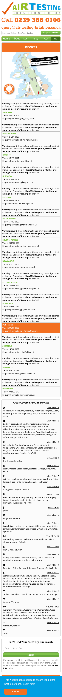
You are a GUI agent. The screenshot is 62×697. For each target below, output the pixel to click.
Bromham (40, 434)
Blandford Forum (35, 429)
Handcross (13, 497)
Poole (40, 557)
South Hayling (9, 581)
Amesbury (7, 413)
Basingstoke (31, 424)
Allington (49, 410)
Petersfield (15, 557)
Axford (6, 416)
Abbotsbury (8, 410)
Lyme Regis (42, 528)
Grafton (25, 489)
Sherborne (28, 578)
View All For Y (53, 622)
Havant (37, 497)
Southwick (7, 583)
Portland (7, 560)
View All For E (53, 465)
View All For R (53, 564)
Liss (55, 526)
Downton (18, 461)
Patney (6, 557)
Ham (5, 497)
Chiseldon (20, 447)
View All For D (53, 457)
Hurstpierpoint (19, 502)
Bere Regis (32, 426)
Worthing (54, 618)
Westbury (32, 612)
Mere (36, 539)
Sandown (27, 575)
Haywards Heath (17, 500)
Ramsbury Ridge (10, 568)
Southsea (34, 581)
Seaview (36, 575)
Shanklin (19, 578)
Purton (38, 560)
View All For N (53, 546)
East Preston (22, 468)
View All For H (53, 494)
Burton (25, 437)
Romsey (32, 568)
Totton (43, 594)
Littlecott (7, 528)
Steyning (27, 583)
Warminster (18, 609)
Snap (52, 578)
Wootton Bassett (41, 618)
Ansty (35, 413)
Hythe (29, 502)
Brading (44, 432)
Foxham (33, 482)
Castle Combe (15, 445)
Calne (5, 445)
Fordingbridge (22, 482)
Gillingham (8, 489)
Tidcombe (14, 594)
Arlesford (43, 413)
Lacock (6, 526)
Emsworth (51, 468)
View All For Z (53, 630)
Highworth (39, 500)
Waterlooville (30, 609)
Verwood (15, 602)
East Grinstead (9, 468)
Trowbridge (52, 594)
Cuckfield (32, 453)
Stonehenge (49, 583)
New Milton (8, 549)
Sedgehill (45, 575)
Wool (30, 618)
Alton (55, 410)
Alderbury (29, 410)
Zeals (5, 633)
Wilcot (17, 615)
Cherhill (37, 445)
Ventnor (7, 602)
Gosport (17, 489)
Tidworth (23, 594)
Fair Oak (7, 479)
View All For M (52, 536)
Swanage (26, 586)
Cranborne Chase (11, 453)
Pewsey (33, 557)
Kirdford (16, 518)
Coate (40, 447)
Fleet (12, 482)
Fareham (15, 479)
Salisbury (18, 575)
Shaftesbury (8, 578)
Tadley (6, 594)
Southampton (23, 581)
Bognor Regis (49, 429)
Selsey (52, 575)
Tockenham (33, 594)
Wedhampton (43, 609)
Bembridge (21, 426)
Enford (6, 471)
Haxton (45, 497)
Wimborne (32, 615)
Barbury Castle (9, 424)
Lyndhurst (7, 531)
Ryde (54, 568)
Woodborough (20, 618)
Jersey (5, 510)
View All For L (53, 523)
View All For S (53, 572)
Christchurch (31, 447)
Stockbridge (37, 583)
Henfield (29, 500)
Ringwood (23, 568)
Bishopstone (20, 429)
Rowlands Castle (44, 568)
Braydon (53, 432)
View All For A (53, 407)
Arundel (51, 413)
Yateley (16, 625)
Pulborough (29, 560)
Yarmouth (7, 625)
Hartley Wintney (26, 497)
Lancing (13, 526)
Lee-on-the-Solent (26, 526)
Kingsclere (7, 518)
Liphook (49, 526)
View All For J (53, 507)
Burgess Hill (15, 437)
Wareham (7, 609)
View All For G (53, 486)
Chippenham (9, 447)
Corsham (28, 450)
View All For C (53, 442)
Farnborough (26, 479)
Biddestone (42, 426)
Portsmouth (17, 560)
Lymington (52, 528)
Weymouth (43, 612)
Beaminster (43, 424)
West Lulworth (20, 612)
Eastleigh (41, 468)
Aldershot (39, 410)
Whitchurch (8, 615)
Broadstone (17, 434)
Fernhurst (47, 479)
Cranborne (44, 450)
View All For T (53, 591)
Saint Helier (8, 575)
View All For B (53, 420)
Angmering (27, 413)
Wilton (24, 615)
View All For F (53, 476)
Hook (47, 500)
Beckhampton (9, 426)
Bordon (6, 432)
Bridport (7, 434)
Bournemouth (17, 432)
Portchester (49, 557)
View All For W (52, 606)
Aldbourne (19, 410)
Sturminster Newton (12, 586)
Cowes (36, 450)
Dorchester (8, 461)
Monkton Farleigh (18, 542)
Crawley (23, 453)
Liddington (40, 526)
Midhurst (43, 539)
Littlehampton (18, 528)
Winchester (8, 618)
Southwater (45, 581)
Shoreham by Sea (42, 578)
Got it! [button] (15, 691)
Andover (17, 413)
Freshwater (42, 482)
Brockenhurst (29, 434)
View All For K (53, 515)
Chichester (46, 445)
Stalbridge (17, 583)
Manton (19, 539)
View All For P (53, 554)
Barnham (21, 424)
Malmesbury (8, 539)
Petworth (25, 557)
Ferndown (37, 479)
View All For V (53, 599)
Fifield (55, 479)
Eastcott (33, 468)
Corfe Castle (17, 450)
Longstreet (31, 528)
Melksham (28, 539)
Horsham (7, 502)
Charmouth (27, 445)
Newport (18, 549)
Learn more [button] (29, 684)
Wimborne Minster (46, 615)
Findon (6, 482)
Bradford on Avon (32, 432)
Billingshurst (8, 429)
